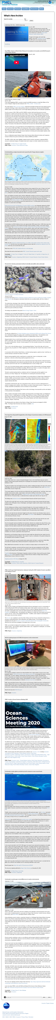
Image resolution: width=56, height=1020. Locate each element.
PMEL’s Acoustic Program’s (19, 106)
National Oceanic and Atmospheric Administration (12, 1012)
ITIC (6, 192)
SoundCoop (7, 44)
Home (4, 8)
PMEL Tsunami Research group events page (32, 251)
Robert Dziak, (47, 487)
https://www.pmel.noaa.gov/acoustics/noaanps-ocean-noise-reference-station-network (25, 987)
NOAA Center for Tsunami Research (30, 257)
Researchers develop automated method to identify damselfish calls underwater (24, 264)
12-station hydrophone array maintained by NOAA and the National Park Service (34, 333)
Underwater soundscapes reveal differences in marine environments (22, 879)
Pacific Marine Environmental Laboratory (11, 1013)
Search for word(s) (8, 19)
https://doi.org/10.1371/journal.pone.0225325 (23, 865)
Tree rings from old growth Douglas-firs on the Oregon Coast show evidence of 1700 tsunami (28, 414)
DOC (3, 1017)
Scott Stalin (20, 871)
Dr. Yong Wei (37, 254)
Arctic (38, 751)
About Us (10, 8)
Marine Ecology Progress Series (29, 310)
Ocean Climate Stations (43, 257)
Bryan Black (31, 514)
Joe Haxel (43, 812)
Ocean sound (7, 819)
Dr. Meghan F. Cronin (22, 254)
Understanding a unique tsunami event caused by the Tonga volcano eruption (24, 152)
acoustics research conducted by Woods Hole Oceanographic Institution (31, 620)
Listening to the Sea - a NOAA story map (15, 25)
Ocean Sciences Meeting (34, 734)
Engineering (19, 257)
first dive (8, 617)
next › (44, 997)
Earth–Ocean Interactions (22, 563)
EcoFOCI (12, 754)
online (32, 403)
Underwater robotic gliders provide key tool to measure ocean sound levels (23, 771)
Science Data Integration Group (13, 757)
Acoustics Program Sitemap (48, 1003)
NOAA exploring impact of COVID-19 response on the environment (21, 637)
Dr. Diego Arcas (44, 254)
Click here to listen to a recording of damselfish (14, 294)
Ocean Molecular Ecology (22, 145)
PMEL (14, 1017)
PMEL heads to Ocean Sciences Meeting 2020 (16, 699)
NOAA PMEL (15, 914)
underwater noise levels (30, 679)
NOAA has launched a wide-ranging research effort (24, 674)
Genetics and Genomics (25, 754)
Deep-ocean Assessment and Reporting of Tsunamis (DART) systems (19, 205)
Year (25, 19)
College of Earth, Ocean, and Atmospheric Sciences (34, 494)
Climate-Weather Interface (24, 753)
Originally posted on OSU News (11, 558)
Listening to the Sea (42, 38)
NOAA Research (18, 689)
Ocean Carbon (18, 756)
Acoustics (14, 145)
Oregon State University (33, 813)
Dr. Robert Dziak (14, 143)
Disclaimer (31, 1017)
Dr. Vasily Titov (14, 254)
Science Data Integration (34, 764)
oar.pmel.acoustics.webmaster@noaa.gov (11, 1014)
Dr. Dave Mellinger (22, 990)
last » (49, 997)
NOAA (7, 1017)
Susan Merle (9, 554)
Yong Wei (7, 553)
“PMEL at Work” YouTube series (34, 103)
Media (41, 8)
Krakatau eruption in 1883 (17, 199)
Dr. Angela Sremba (22, 143)
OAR (10, 1017)
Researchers (34, 8)
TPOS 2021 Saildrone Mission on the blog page (23, 248)
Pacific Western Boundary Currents (39, 756)
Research (17, 8)
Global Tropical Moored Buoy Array (38, 754)
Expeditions (25, 8)
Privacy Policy (25, 1017)
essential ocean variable (27, 819)
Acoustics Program (24, 1013)
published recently (16, 498)
